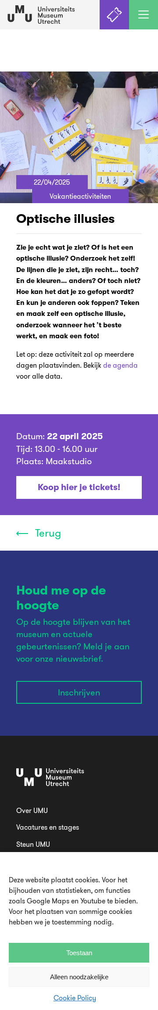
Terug (46, 532)
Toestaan (79, 952)
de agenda (120, 365)
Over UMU (32, 810)
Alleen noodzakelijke (79, 977)
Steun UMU (33, 844)
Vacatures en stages (47, 827)
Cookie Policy (75, 997)
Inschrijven (79, 692)
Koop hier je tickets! (79, 487)
